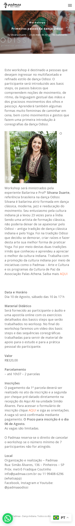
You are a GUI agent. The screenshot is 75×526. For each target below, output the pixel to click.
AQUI (64, 274)
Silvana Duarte (18, 34)
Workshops (37, 22)
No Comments (59, 34)
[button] (70, 5)
